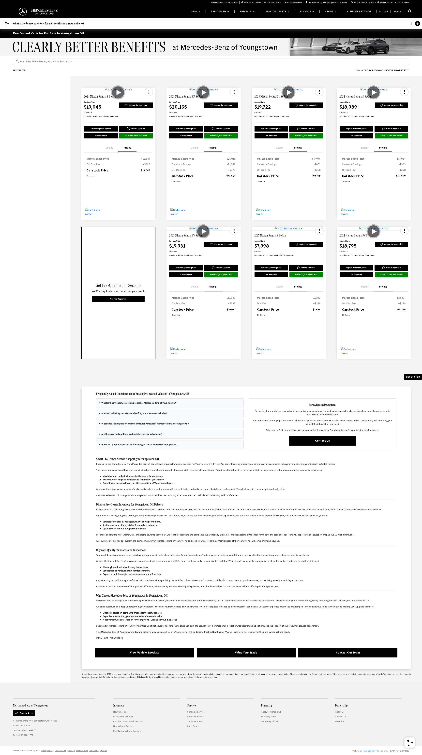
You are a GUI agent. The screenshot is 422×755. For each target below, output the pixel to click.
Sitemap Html (82, 750)
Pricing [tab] (127, 147)
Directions (340, 721)
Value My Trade (268, 716)
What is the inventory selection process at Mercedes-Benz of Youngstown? (138, 402)
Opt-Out (103, 750)
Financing (266, 705)
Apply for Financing (271, 711)
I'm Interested (101, 135)
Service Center (194, 721)
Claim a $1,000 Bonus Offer (136, 135)
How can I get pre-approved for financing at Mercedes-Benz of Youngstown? (139, 444)
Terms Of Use (60, 750)
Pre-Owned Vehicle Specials (127, 731)
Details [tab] (109, 147)
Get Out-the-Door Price (138, 105)
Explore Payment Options (101, 129)
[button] (149, 92)
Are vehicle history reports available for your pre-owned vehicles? (134, 413)
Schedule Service (196, 711)
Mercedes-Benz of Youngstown (26, 750)
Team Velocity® (369, 751)
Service (191, 705)
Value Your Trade (246, 652)
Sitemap (71, 750)
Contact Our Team (348, 652)
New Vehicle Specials (123, 726)
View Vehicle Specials (144, 652)
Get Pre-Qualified (270, 721)
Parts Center (193, 726)
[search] (409, 11)
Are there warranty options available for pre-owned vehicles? (131, 434)
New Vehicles (119, 711)
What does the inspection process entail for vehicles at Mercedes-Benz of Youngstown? (145, 423)
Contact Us (322, 441)
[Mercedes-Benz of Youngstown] (41, 11)
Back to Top (413, 376)
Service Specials (195, 716)
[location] (306, 2)
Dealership (341, 705)
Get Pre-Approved (118, 299)
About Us (339, 711)
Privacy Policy (47, 750)
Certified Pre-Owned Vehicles (128, 721)
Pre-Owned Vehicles (123, 716)
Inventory (118, 705)
